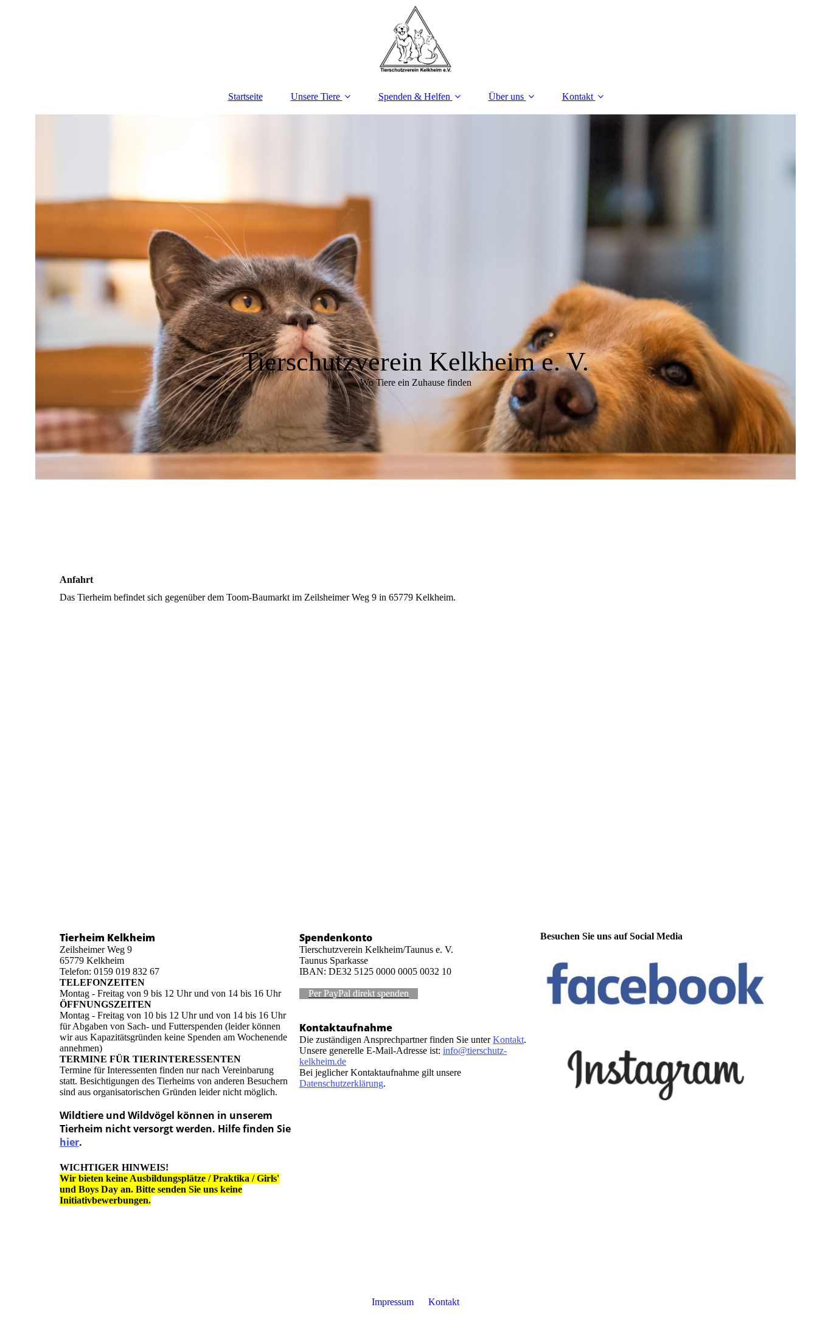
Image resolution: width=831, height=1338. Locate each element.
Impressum (393, 1302)
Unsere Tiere (315, 96)
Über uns (506, 96)
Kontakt (577, 96)
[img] (415, 39)
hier (69, 1142)
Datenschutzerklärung (341, 1083)
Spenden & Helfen (414, 96)
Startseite (245, 96)
